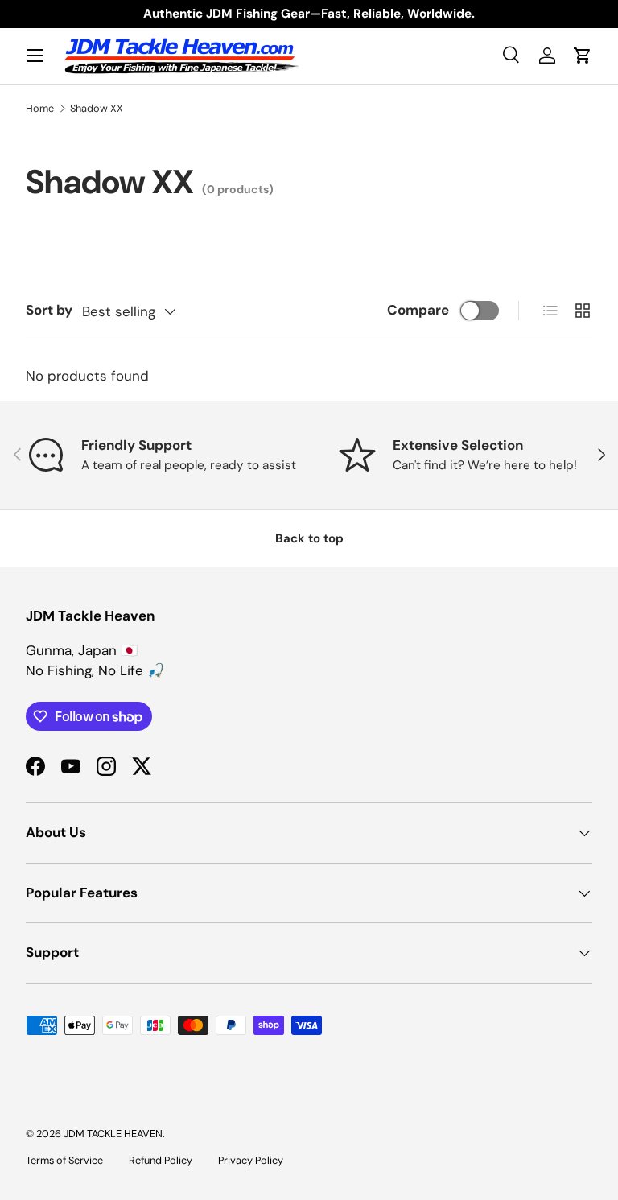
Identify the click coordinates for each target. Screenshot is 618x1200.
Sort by (49, 310)
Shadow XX (96, 108)
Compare (418, 310)
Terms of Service (64, 1160)
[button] (582, 55)
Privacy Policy (250, 1160)
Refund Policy (160, 1160)
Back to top (309, 538)
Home (40, 108)
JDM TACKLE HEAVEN (113, 1133)
